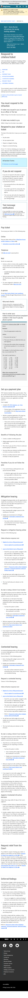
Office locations (7, 967)
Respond (5, 69)
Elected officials (8, 961)
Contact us (6, 957)
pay (3, 72)
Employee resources (9, 971)
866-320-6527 (17, 284)
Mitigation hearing (8, 76)
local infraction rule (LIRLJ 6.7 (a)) (9, 865)
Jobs (5, 974)
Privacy (5, 953)
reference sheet (13, 324)
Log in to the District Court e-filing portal (13, 549)
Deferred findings (7, 83)
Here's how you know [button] (14, 3)
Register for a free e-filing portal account (13, 542)
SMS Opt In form (9, 214)
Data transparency (8, 955)
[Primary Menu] (26, 6)
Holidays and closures (9, 969)
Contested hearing (8, 78)
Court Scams (11, 11)
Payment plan (6, 74)
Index (6, 939)
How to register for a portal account (13, 545)
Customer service (8, 963)
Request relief (6, 81)
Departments (7, 965)
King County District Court (8, 21)
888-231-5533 (6, 253)
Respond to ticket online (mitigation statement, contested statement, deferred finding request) (15, 568)
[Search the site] (23, 6)
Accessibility (6, 984)
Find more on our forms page (10, 164)
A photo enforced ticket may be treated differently (12, 95)
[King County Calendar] (17, 6)
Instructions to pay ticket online (10, 244)
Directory (6, 959)
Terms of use (7, 951)
